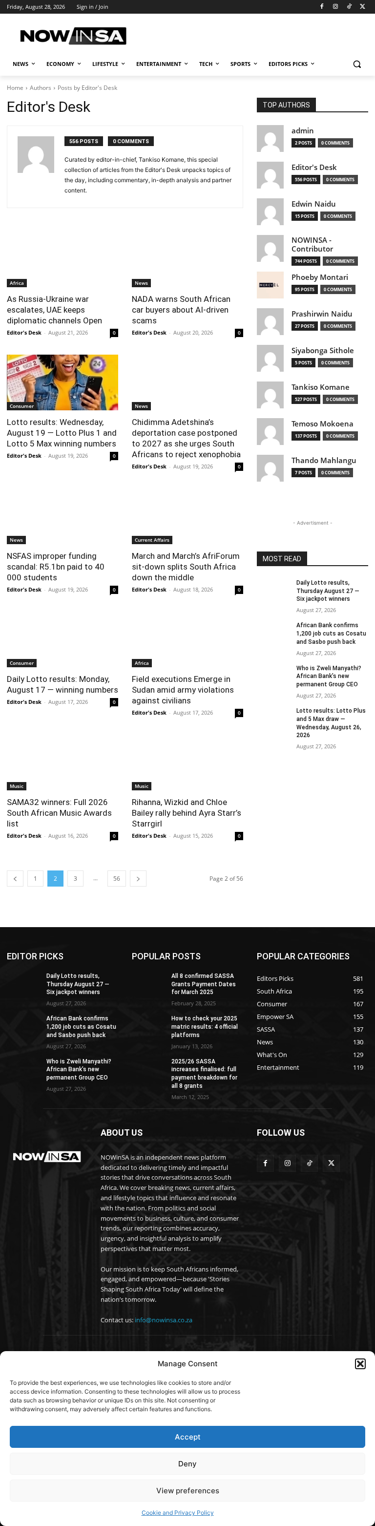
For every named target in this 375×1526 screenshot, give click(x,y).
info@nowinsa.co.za (163, 1319)
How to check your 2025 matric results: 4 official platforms (204, 1027)
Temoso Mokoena (323, 423)
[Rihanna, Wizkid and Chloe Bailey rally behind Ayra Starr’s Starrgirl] (187, 762)
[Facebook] (322, 7)
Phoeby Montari (320, 277)
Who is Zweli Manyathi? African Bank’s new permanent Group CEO (328, 676)
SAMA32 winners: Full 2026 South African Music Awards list (59, 812)
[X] (362, 7)
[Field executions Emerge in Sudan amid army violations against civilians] (187, 639)
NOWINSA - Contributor (312, 244)
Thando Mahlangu (324, 460)
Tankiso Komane (321, 387)
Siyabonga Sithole (323, 350)
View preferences (187, 1490)
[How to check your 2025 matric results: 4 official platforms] (148, 1026)
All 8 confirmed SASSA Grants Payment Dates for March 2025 (203, 984)
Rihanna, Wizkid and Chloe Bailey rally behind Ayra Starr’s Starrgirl (186, 812)
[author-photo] (41, 166)
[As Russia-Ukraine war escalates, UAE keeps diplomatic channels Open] (62, 259)
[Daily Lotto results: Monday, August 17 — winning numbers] (62, 639)
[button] (360, 1364)
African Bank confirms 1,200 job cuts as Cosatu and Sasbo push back (331, 633)
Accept (188, 1436)
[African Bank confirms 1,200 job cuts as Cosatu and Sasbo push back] (273, 633)
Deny (187, 1463)
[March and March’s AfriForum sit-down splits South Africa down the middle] (187, 516)
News (141, 282)
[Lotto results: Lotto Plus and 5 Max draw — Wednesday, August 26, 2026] (273, 718)
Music (16, 786)
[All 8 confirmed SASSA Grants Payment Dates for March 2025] (148, 984)
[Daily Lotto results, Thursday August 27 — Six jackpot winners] (273, 590)
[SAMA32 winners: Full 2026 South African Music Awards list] (62, 762)
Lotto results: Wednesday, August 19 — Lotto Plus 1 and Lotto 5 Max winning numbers (62, 432)
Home (15, 88)
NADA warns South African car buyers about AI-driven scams (181, 309)
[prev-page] (15, 878)
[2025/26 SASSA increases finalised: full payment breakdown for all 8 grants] (148, 1069)
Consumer (22, 406)
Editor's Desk (24, 332)
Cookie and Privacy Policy (178, 1512)
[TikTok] (348, 7)
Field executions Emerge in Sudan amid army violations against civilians (183, 689)
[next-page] (138, 878)
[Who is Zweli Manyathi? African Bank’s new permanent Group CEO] (273, 676)
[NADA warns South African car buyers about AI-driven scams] (187, 259)
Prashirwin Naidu (322, 313)
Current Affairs (152, 539)
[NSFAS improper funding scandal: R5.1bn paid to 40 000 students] (62, 516)
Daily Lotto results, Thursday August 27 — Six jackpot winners (327, 591)
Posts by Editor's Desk (87, 88)
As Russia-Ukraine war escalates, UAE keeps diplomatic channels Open (54, 309)
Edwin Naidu (314, 204)
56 (116, 878)
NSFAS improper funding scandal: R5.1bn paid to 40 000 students (55, 566)
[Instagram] (335, 7)
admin (303, 130)
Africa (17, 282)
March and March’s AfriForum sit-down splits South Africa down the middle (186, 566)
